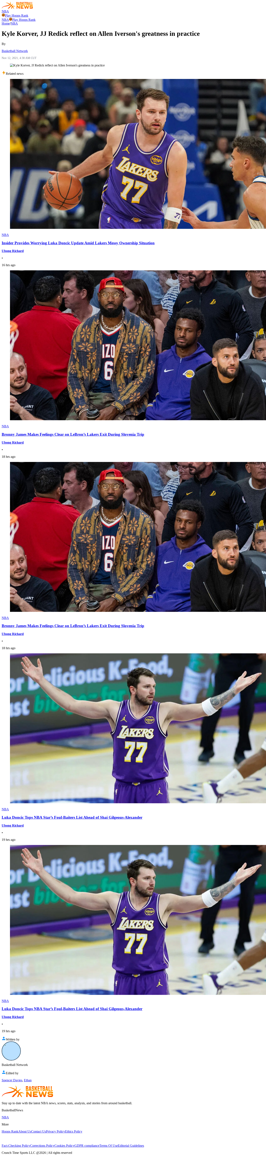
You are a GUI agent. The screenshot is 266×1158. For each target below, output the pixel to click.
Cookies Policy (64, 1145)
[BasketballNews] (17, 7)
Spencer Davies (12, 1080)
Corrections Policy (42, 1145)
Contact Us (38, 1131)
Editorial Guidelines (131, 1145)
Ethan (28, 1080)
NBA (5, 11)
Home (6, 23)
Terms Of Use (108, 1145)
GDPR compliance (86, 1145)
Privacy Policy (55, 1131)
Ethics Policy (73, 1131)
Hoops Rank (10, 1131)
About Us (24, 1131)
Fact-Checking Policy (16, 1145)
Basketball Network (15, 51)
